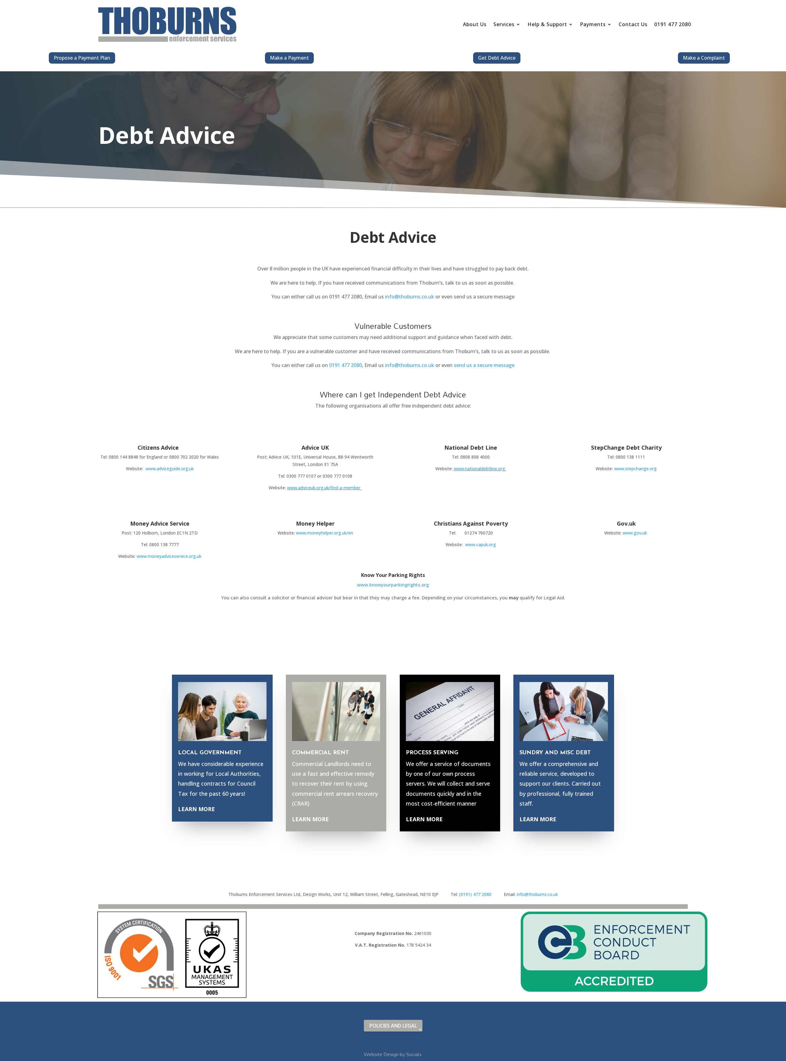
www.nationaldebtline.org (479, 468)
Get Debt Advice (497, 57)
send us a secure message (484, 365)
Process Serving (432, 753)
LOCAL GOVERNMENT (210, 753)
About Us (475, 24)
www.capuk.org (480, 544)
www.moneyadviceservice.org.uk (169, 556)
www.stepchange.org (635, 468)
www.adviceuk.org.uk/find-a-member (323, 488)
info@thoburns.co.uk (409, 296)
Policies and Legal (393, 1025)
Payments (593, 24)
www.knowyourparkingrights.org (393, 585)
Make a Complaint (704, 57)
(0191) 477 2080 (481, 894)
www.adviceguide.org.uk (170, 468)
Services (504, 24)
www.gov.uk (635, 533)
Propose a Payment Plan (82, 57)
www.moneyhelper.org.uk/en (324, 533)
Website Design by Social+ (393, 1054)
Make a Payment (289, 57)
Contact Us (633, 24)
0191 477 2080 (672, 24)
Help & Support (547, 24)
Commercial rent (320, 753)
